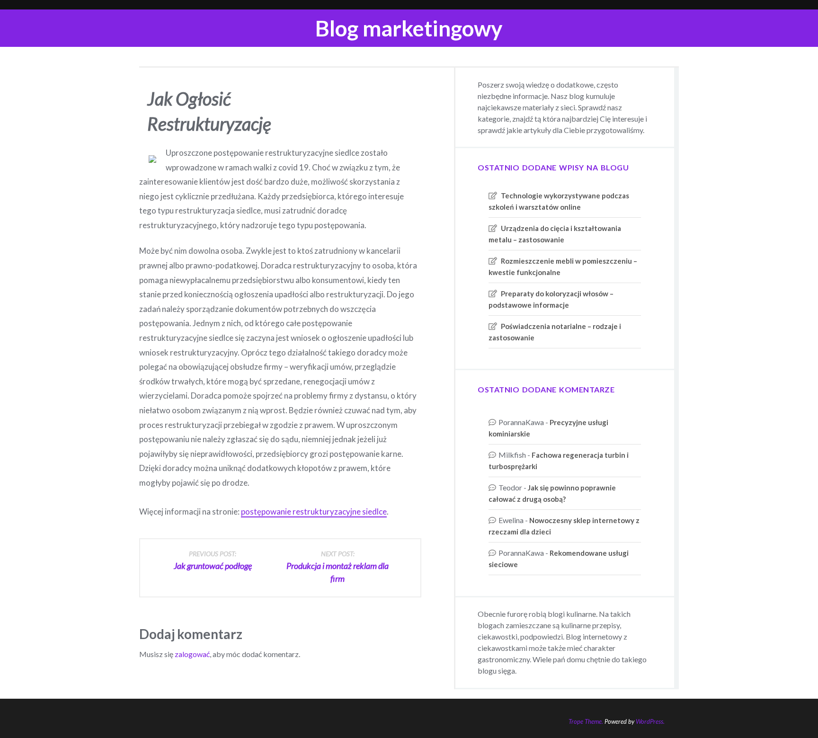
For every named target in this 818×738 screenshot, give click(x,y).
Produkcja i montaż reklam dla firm (337, 567)
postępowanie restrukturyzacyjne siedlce (314, 511)
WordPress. (650, 721)
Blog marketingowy (409, 28)
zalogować (192, 653)
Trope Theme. (586, 721)
